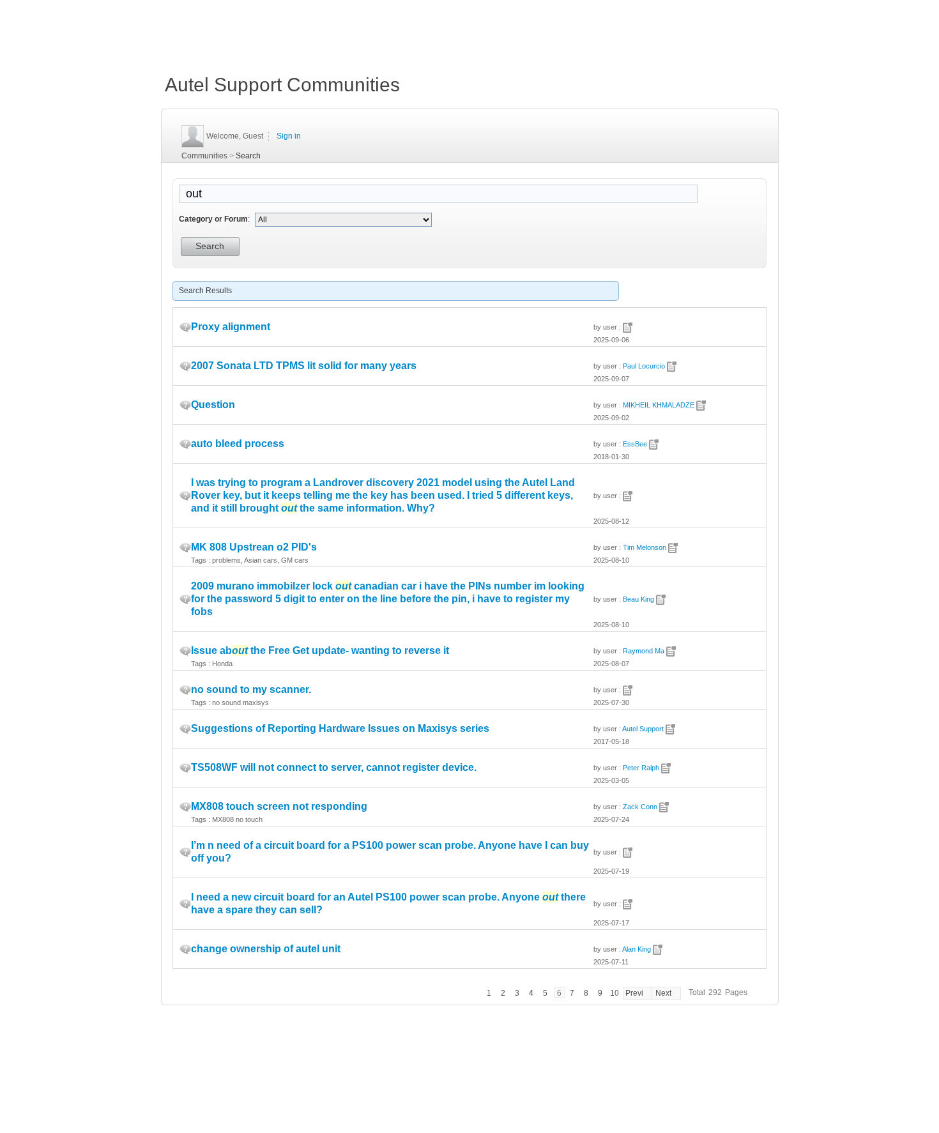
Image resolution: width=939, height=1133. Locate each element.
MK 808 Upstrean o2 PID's (254, 547)
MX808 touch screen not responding (279, 806)
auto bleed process (237, 443)
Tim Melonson (644, 547)
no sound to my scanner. (251, 689)
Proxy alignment (230, 326)
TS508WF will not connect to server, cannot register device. (334, 767)
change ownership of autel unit (265, 948)
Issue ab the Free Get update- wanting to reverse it (320, 650)
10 (614, 993)
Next (663, 993)
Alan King (636, 949)
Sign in (289, 136)
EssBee (635, 444)
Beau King (638, 599)
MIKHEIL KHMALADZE (658, 405)
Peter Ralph (641, 768)
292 (715, 992)
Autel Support (643, 729)
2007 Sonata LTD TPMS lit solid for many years (303, 365)
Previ (634, 993)
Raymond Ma (643, 651)
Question (213, 404)
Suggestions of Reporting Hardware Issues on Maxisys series (340, 728)
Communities (204, 155)
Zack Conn (640, 806)
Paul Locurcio (644, 366)
